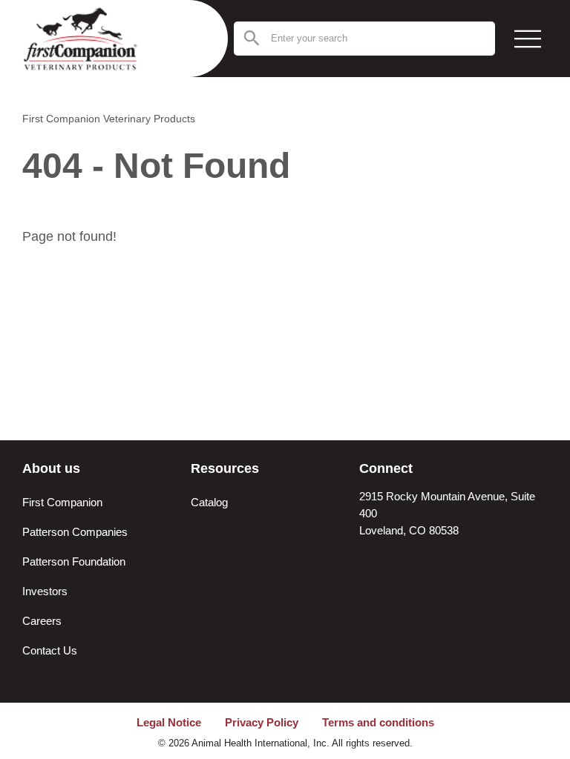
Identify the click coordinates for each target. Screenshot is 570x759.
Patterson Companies (75, 532)
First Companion (62, 502)
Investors (45, 591)
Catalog (209, 502)
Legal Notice (169, 722)
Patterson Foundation (73, 561)
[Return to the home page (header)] (92, 38)
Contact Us (49, 650)
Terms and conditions (378, 722)
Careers (42, 620)
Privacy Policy (261, 722)
